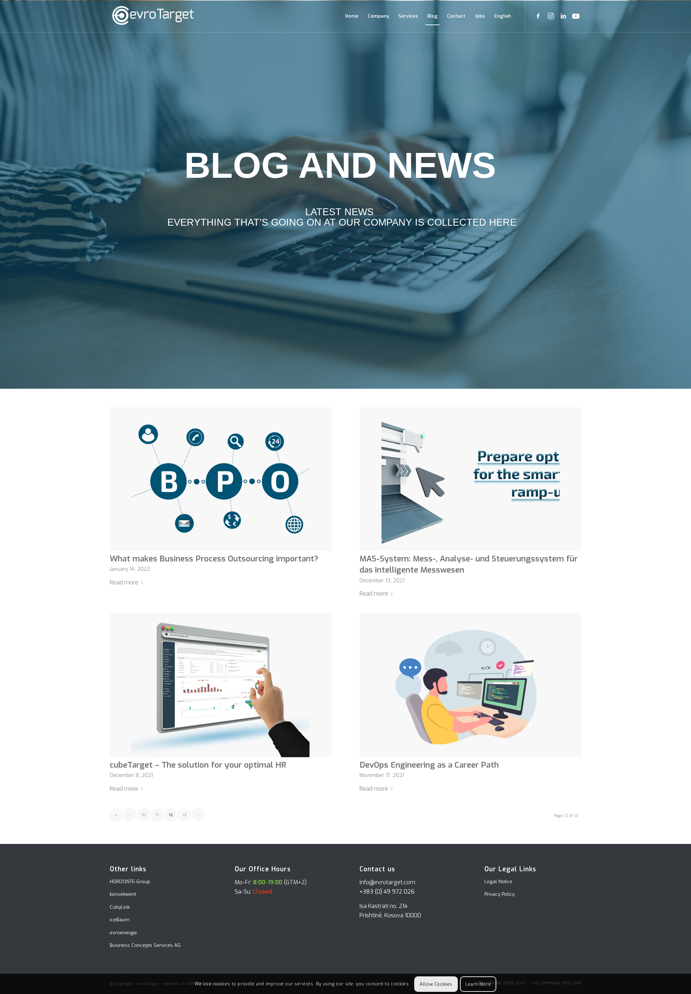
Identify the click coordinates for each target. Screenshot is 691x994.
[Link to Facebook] (538, 15)
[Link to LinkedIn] (563, 15)
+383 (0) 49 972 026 (387, 891)
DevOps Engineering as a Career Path (429, 765)
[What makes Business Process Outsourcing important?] (220, 479)
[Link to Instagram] (550, 15)
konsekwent (123, 894)
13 (184, 815)
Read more (124, 582)
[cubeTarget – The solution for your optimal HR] (220, 685)
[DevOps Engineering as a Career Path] (470, 685)
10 (143, 815)
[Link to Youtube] (575, 15)
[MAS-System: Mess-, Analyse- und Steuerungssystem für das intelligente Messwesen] (470, 479)
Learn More (478, 984)
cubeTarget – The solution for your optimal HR (198, 765)
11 (157, 815)
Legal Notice (498, 881)
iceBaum (120, 920)
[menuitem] (351, 16)
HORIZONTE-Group (130, 881)
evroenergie (123, 933)
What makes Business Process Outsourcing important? (214, 559)
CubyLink (120, 907)
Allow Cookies (436, 984)
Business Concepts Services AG (145, 945)
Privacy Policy (499, 894)
